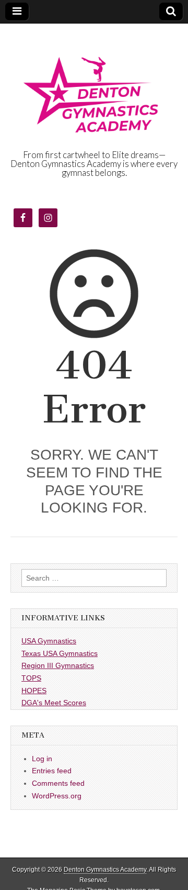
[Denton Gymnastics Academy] (94, 87)
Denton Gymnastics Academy (105, 869)
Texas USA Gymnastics (59, 653)
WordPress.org (56, 796)
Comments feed (58, 783)
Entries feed (52, 770)
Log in (42, 758)
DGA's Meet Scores (53, 702)
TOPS (31, 678)
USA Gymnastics (48, 641)
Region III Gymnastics (57, 665)
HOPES (33, 690)
